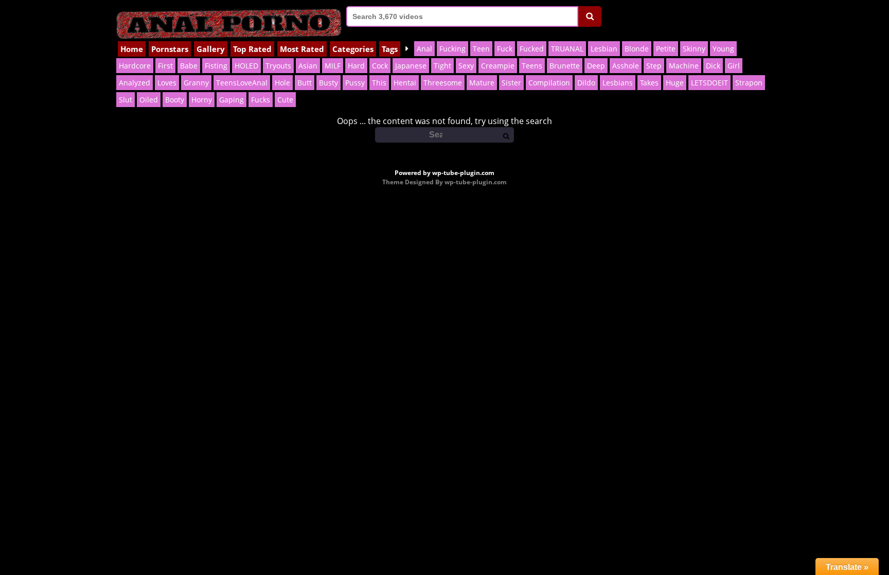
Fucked (532, 49)
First (165, 66)
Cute (285, 99)
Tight (442, 66)
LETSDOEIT (709, 83)
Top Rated (252, 49)
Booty (174, 99)
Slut (125, 99)
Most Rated (302, 49)
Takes (649, 83)
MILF (333, 66)
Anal (424, 49)
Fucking (452, 49)
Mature (481, 83)
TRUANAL (567, 49)
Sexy (466, 66)
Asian (307, 66)
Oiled (148, 99)
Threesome (442, 83)
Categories (353, 49)
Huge (675, 83)
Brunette (564, 66)
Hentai (405, 83)
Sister (511, 83)
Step (654, 66)
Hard (356, 66)
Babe (189, 66)
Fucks (260, 99)
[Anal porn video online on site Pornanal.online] (229, 21)
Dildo (586, 83)
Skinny (694, 49)
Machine (684, 66)
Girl (733, 66)
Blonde (637, 49)
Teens (532, 66)
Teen (481, 49)
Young (723, 49)
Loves (166, 83)
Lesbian (604, 49)
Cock (380, 66)
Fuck (504, 49)
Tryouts (278, 66)
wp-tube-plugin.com (463, 172)
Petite (665, 49)
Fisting (216, 66)
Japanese (410, 66)
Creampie (497, 66)
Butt (304, 83)
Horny (201, 99)
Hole (282, 83)
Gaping (231, 99)
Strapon (748, 83)
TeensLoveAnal (242, 83)
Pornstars (169, 49)
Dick (713, 66)
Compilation (549, 83)
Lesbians (617, 83)
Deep (596, 66)
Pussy (355, 83)
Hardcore (135, 66)
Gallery (211, 49)
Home (131, 49)
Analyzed (134, 83)
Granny (196, 83)
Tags (390, 49)
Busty (328, 83)
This (379, 83)
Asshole (625, 66)
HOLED (246, 66)
